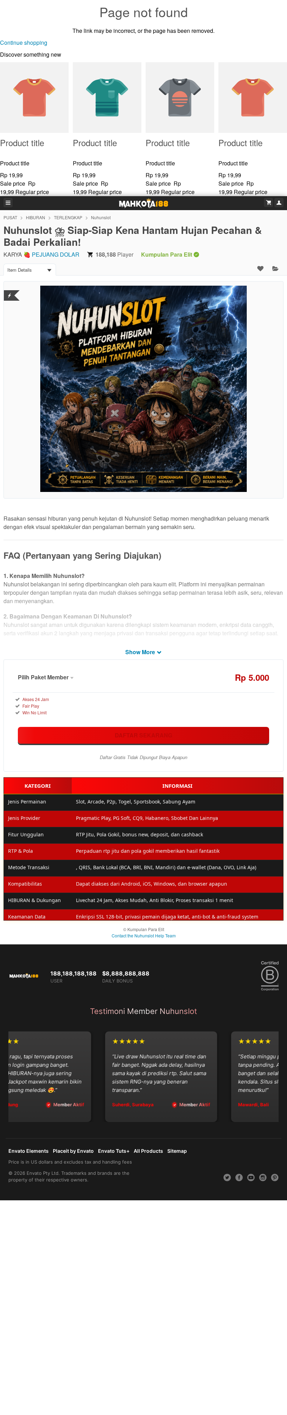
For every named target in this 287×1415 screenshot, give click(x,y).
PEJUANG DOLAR (55, 254)
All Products (148, 1151)
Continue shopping (23, 42)
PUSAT (10, 217)
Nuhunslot (101, 217)
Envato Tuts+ (114, 1151)
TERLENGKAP (68, 217)
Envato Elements (28, 1151)
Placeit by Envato (73, 1151)
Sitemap (177, 1151)
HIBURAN (35, 217)
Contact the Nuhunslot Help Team (144, 935)
